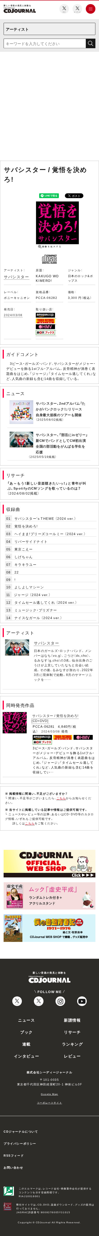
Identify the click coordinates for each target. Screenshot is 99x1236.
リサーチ (72, 1032)
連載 (26, 1044)
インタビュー (26, 1056)
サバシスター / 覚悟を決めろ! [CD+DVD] (55, 718)
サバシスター (16, 276)
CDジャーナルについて (21, 1131)
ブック (26, 1032)
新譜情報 (72, 1020)
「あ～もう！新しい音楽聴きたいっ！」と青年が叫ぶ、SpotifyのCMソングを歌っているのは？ (46, 486)
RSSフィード (14, 1155)
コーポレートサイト (49, 1102)
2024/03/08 (13, 315)
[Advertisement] (49, 107)
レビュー (72, 1056)
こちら (61, 798)
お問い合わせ (13, 1167)
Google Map (49, 1094)
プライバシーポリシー (20, 1143)
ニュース (26, 1020)
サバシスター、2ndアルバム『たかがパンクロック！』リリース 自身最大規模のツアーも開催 (61, 409)
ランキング (72, 1044)
